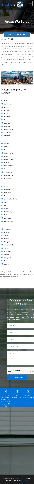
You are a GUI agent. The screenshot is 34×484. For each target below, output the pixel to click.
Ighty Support (24, 480)
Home (9, 34)
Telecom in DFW (19, 478)
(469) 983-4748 (17, 397)
